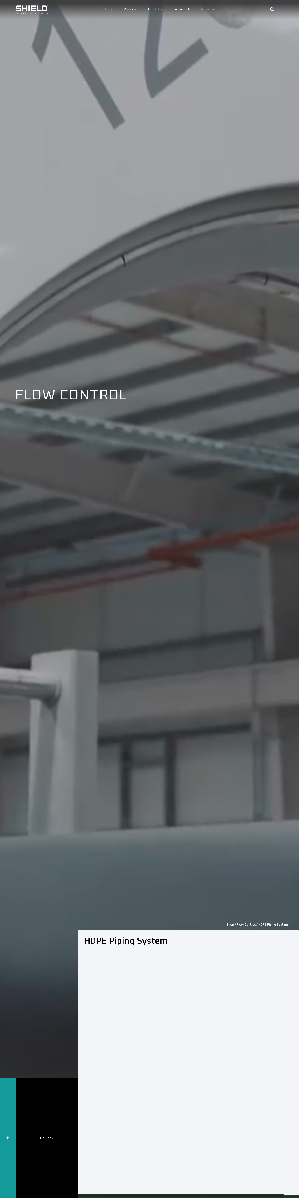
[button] (272, 9)
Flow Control (246, 924)
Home (108, 9)
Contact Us (182, 9)
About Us (155, 9)
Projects (207, 9)
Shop (230, 924)
